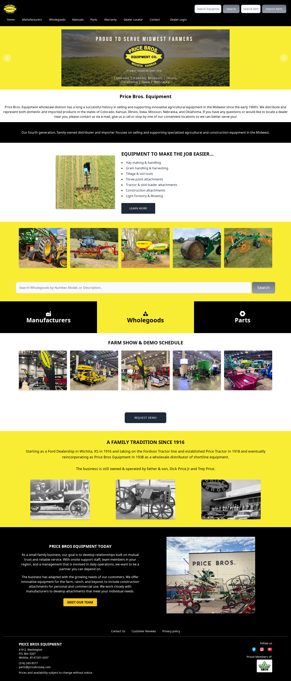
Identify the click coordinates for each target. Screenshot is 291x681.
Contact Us (118, 631)
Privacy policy (171, 631)
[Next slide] (284, 58)
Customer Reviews (144, 631)
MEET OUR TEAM (80, 602)
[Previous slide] (7, 58)
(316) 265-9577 (28, 663)
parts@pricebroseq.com (35, 667)
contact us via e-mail (95, 116)
